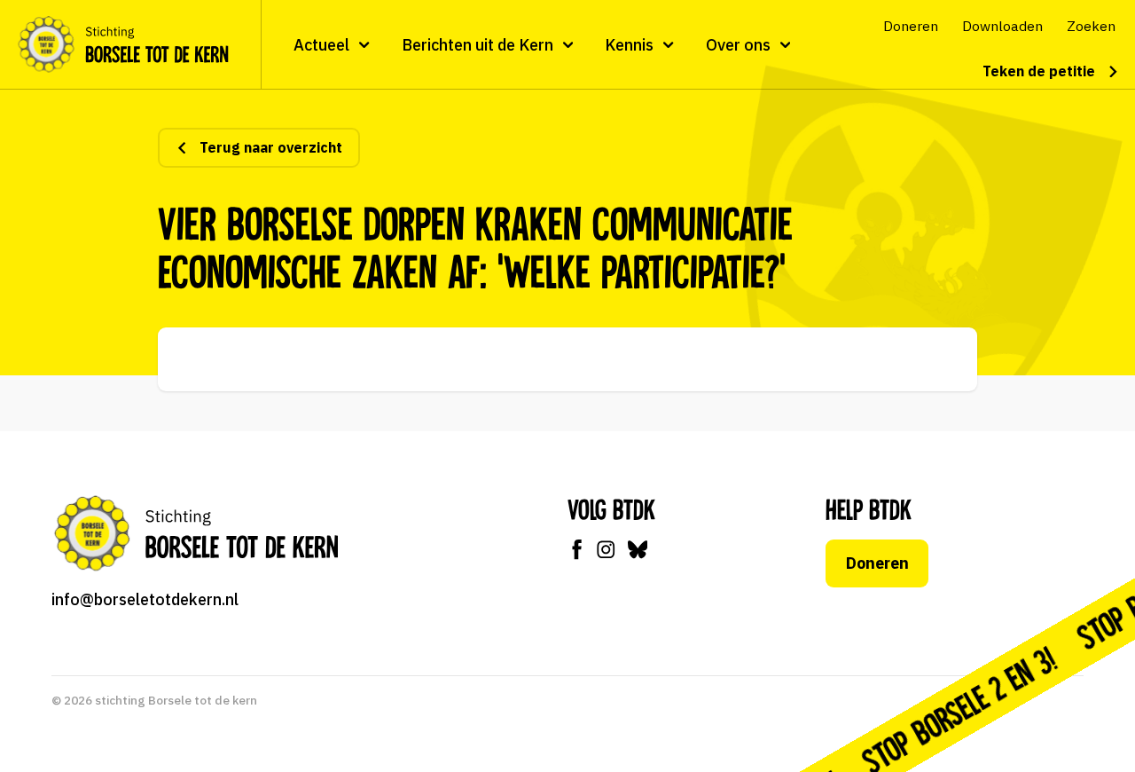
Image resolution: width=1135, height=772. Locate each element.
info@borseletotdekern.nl (145, 599)
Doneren (877, 563)
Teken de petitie (1038, 71)
